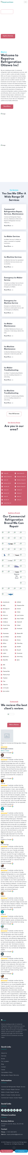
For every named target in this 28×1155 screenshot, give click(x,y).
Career (3, 1069)
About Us (4, 1053)
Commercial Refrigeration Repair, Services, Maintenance (13, 211)
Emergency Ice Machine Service (11, 302)
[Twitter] (14, 1110)
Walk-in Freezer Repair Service (10, 1089)
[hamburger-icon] (25, 2)
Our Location (5, 1061)
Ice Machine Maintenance (9, 348)
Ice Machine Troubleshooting (11, 392)
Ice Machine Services (13, 257)
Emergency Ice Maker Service (13, 279)
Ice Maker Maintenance (9, 325)
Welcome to (7, 11)
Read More (7, 106)
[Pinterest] (8, 1110)
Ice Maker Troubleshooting (11, 369)
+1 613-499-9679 (11, 1132)
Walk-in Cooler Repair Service (10, 1092)
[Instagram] (17, 1110)
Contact (3, 1067)
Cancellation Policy (6, 1072)
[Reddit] (11, 1110)
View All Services (14, 413)
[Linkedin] (20, 1110)
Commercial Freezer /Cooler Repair (11, 1098)
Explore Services (8, 36)
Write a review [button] (5, 750)
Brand (3, 1058)
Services (3, 1056)
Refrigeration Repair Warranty (10, 1075)
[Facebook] (2, 1110)
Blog (2, 1064)
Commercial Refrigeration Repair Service (13, 1086)
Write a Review (14, 724)
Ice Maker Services (12, 236)
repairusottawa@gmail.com (15, 1134)
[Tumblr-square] (5, 1110)
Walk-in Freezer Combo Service (10, 1095)
